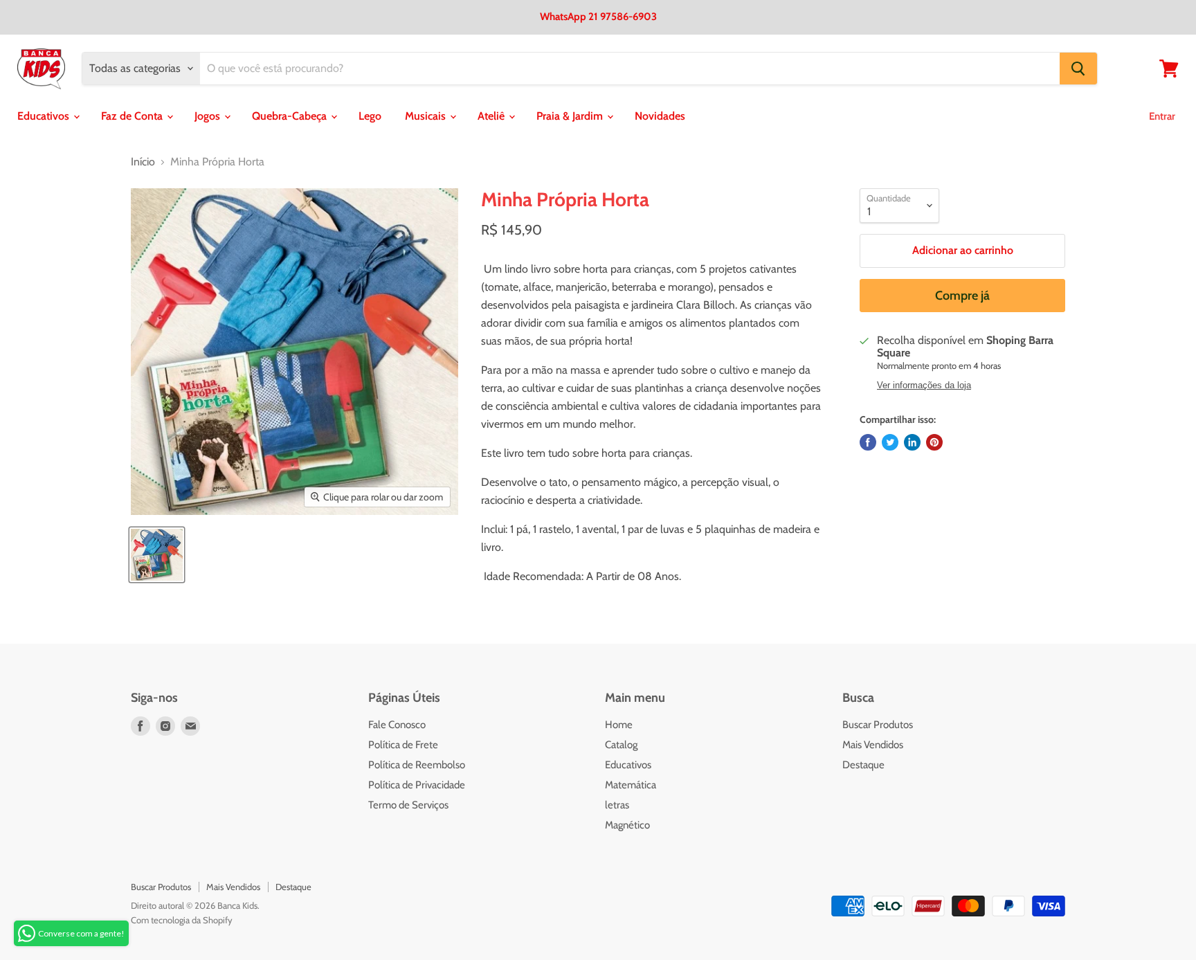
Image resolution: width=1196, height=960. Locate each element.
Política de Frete (403, 745)
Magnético (627, 825)
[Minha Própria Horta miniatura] (156, 554)
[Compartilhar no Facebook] (868, 442)
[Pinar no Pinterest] (934, 442)
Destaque (863, 765)
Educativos (44, 116)
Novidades (660, 116)
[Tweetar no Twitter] (890, 442)
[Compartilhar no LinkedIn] (912, 442)
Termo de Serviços (408, 805)
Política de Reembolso (416, 765)
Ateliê (492, 116)
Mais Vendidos (872, 745)
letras (617, 805)
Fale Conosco (397, 724)
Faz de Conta (133, 116)
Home (619, 724)
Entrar (1162, 116)
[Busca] (1078, 68)
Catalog (621, 745)
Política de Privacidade (416, 785)
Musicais (426, 116)
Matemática (630, 785)
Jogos (208, 116)
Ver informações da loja (924, 385)
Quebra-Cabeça (290, 116)
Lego (370, 116)
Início (143, 162)
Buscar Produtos (877, 724)
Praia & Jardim (571, 116)
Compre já (962, 295)
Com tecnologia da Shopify (182, 919)
